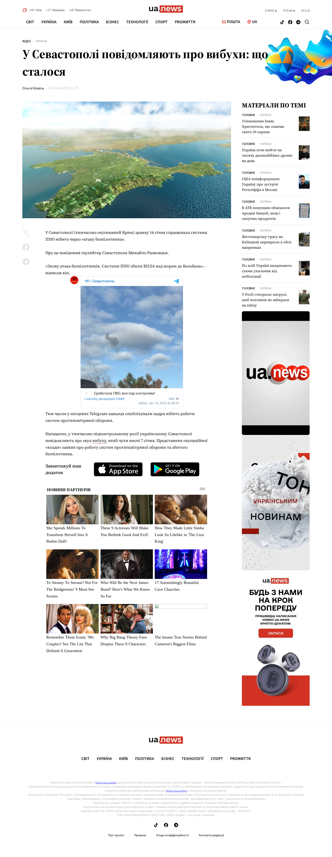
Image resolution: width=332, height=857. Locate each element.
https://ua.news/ (106, 782)
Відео (26, 41)
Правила (140, 835)
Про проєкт (116, 835)
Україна (48, 22)
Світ (30, 22)
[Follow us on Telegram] (298, 22)
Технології (137, 22)
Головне (248, 115)
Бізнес (112, 22)
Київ (68, 22)
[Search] (307, 22)
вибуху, (99, 440)
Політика (89, 22)
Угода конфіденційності (172, 835)
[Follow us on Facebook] (290, 22)
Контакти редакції (211, 835)
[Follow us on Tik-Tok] (282, 22)
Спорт (161, 22)
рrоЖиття (185, 22)
